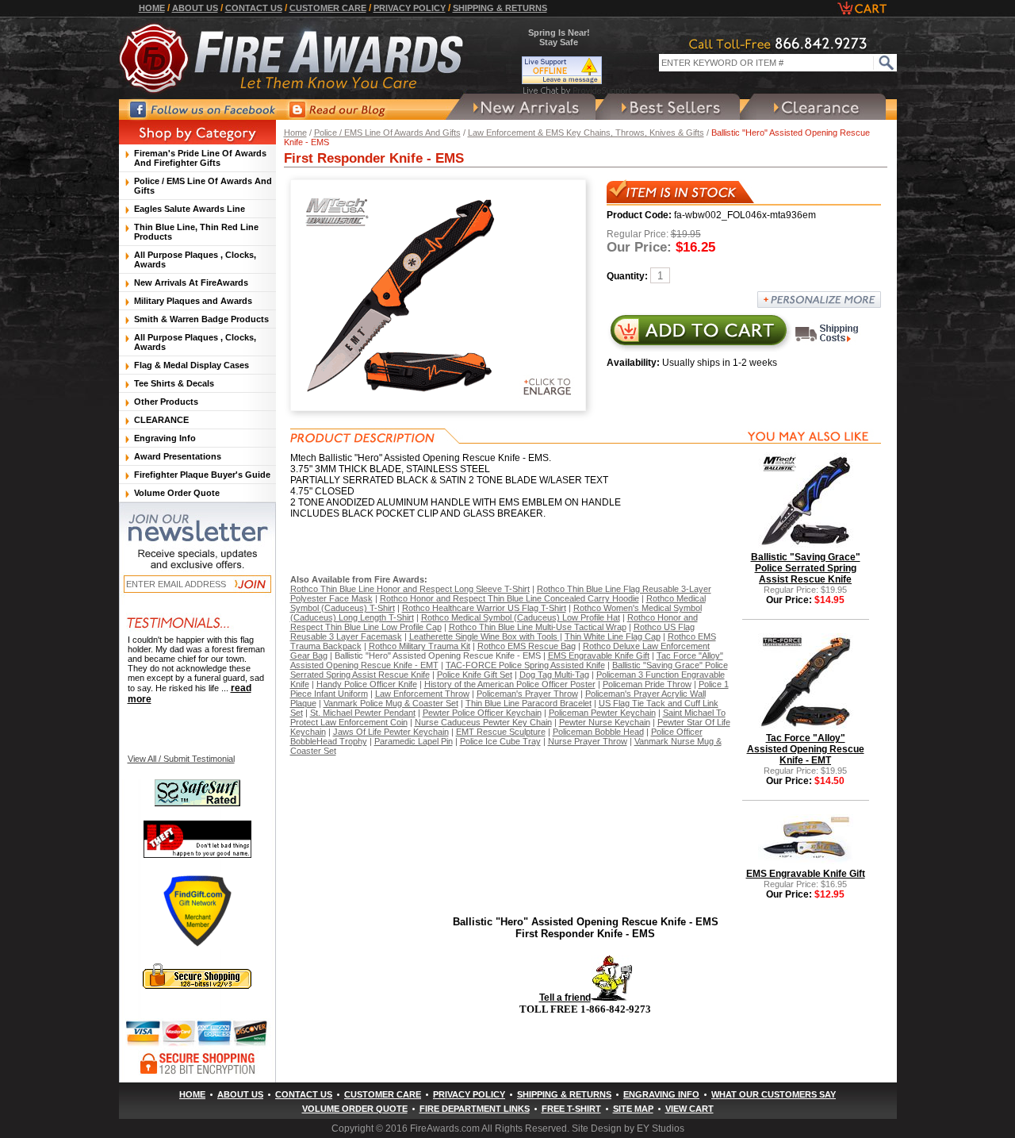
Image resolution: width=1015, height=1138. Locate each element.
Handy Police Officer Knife (366, 684)
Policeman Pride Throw (647, 684)
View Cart (689, 1108)
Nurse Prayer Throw (587, 741)
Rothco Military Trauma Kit (419, 646)
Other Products (166, 401)
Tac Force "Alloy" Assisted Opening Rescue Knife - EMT (805, 749)
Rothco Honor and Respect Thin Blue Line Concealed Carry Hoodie (509, 598)
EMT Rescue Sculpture (501, 731)
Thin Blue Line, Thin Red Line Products (196, 231)
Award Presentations (177, 456)
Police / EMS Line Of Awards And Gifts (387, 132)
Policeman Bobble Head (598, 731)
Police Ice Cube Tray (500, 741)
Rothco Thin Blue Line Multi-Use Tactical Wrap (537, 627)
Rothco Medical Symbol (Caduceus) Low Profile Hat (520, 617)
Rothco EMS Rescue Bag (526, 646)
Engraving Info (165, 438)
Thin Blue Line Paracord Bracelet (528, 703)
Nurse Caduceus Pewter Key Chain (483, 722)
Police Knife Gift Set (474, 674)
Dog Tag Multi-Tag (554, 674)
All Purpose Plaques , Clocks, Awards (195, 259)
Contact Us (253, 8)
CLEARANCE (161, 420)
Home (152, 8)
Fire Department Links (474, 1108)
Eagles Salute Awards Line (189, 208)
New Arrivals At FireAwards (191, 282)
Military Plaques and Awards (193, 301)
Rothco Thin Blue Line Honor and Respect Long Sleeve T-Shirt (410, 589)
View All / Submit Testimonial (181, 758)
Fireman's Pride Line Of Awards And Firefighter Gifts (200, 157)
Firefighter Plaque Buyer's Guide (202, 474)
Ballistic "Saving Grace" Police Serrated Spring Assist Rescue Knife (805, 568)
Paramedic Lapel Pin (413, 741)
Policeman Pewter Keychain (602, 712)
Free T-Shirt (571, 1108)
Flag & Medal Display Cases (191, 365)
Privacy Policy (409, 8)
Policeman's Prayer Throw (527, 693)
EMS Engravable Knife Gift (598, 655)
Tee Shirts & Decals (174, 383)
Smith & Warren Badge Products (201, 319)
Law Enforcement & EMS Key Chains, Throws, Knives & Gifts (586, 132)
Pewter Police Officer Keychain (482, 712)
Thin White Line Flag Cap (613, 636)
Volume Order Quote (177, 493)
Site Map (633, 1108)
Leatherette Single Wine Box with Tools (484, 636)
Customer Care (327, 8)
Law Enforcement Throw (422, 693)
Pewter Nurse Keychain (604, 722)
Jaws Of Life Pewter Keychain (391, 731)
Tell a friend (565, 997)
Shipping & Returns (500, 8)
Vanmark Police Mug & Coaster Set (391, 703)
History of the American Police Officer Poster (510, 684)
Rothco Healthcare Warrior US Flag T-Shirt (484, 608)
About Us (195, 8)
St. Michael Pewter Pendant (363, 712)
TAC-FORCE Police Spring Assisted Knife (525, 665)
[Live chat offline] (577, 70)
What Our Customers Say (773, 1094)
